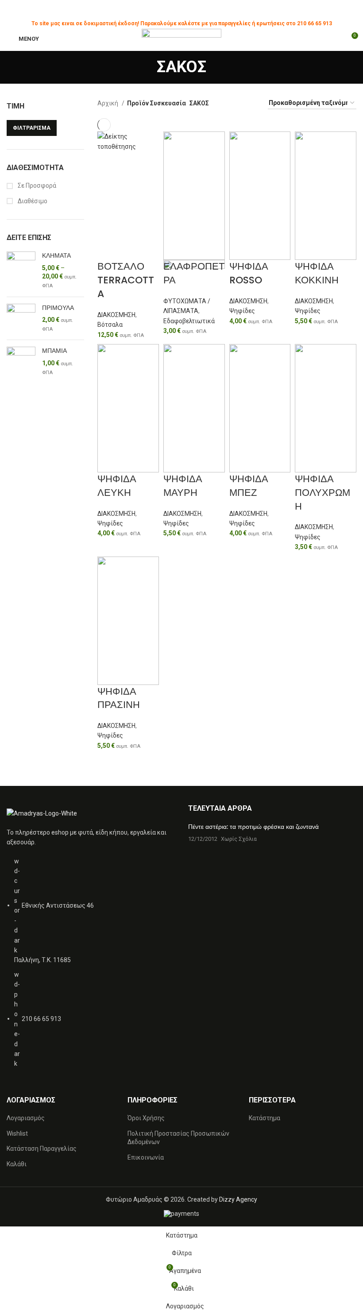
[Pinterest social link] (182, 10)
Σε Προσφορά (36, 185)
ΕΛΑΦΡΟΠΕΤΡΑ (193, 273)
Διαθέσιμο (31, 201)
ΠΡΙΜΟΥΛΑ (58, 308)
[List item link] (91, 967)
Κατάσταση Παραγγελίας (42, 1148)
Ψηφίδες (242, 310)
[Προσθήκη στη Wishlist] (108, 185)
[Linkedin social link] (192, 10)
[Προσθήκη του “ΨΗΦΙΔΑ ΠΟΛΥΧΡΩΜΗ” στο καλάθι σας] (306, 483)
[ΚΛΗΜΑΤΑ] (21, 270)
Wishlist (17, 1133)
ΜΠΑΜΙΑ (54, 351)
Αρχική (108, 103)
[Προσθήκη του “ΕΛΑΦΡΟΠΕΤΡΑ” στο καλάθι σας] (174, 332)
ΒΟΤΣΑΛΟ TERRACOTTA (125, 280)
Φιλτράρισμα (31, 128)
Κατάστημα (264, 1118)
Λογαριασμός (26, 1118)
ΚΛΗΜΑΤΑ (56, 255)
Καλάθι (17, 1164)
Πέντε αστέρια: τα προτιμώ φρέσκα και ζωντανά (253, 826)
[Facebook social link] (161, 10)
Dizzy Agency (238, 1199)
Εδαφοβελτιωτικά (189, 321)
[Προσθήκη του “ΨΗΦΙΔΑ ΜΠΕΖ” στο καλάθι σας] (240, 483)
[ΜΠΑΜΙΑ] (21, 366)
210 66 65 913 (314, 23)
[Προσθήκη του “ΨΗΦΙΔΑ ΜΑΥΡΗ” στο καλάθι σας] (174, 483)
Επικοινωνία (145, 1157)
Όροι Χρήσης (146, 1118)
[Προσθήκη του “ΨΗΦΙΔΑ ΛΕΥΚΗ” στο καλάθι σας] (108, 483)
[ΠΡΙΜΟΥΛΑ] (21, 318)
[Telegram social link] (202, 10)
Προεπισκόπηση (132, 162)
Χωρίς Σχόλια (239, 838)
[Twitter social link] (171, 10)
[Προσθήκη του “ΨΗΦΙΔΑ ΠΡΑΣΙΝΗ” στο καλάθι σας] (108, 696)
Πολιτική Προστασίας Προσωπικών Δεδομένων (178, 1138)
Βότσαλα (110, 324)
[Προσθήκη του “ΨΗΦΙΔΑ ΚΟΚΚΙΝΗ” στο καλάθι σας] (306, 271)
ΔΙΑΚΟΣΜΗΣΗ (116, 314)
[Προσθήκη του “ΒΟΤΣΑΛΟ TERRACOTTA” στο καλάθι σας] (108, 162)
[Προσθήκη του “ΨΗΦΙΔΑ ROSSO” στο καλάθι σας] (240, 271)
